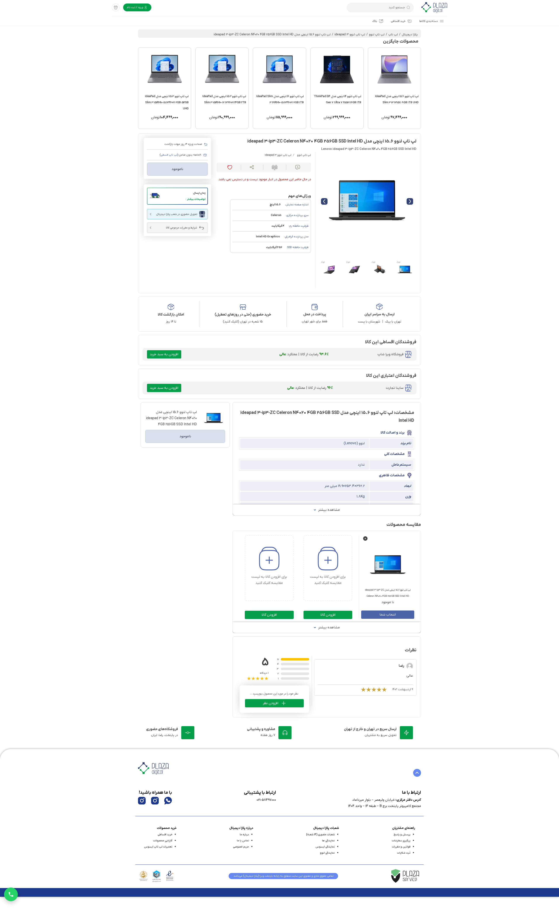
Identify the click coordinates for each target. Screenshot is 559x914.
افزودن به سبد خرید (164, 354)
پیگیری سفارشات (401, 840)
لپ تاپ (393, 35)
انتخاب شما (388, 614)
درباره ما (244, 834)
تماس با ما (243, 840)
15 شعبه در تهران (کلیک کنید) (243, 322)
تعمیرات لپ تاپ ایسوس (158, 847)
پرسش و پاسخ (402, 834)
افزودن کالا (328, 615)
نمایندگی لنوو (327, 853)
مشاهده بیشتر (329, 510)
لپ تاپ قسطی (169, 155)
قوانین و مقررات (401, 847)
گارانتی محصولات (162, 840)
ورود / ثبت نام (135, 7)
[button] (177, 196)
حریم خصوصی (241, 847)
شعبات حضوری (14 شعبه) (320, 834)
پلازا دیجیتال (410, 35)
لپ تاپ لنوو (377, 35)
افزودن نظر (270, 703)
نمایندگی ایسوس (325, 847)
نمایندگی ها (328, 840)
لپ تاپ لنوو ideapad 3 (350, 35)
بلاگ (374, 21)
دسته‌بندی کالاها (428, 21)
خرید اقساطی (398, 21)
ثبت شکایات (404, 853)
